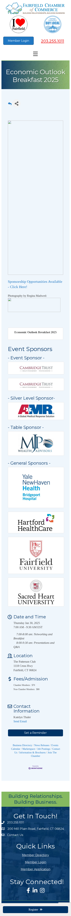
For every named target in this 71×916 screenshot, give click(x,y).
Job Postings (43, 749)
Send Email (20, 721)
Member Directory (35, 855)
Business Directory (22, 745)
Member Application (35, 869)
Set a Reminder (35, 733)
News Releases (41, 745)
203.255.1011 (52, 41)
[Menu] (35, 54)
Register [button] (33, 909)
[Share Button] (16, 103)
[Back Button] (9, 104)
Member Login (35, 862)
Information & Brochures (32, 752)
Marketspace (28, 749)
